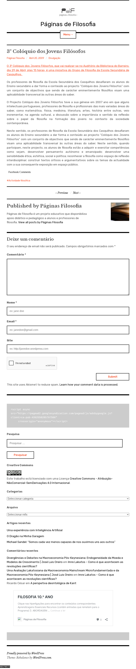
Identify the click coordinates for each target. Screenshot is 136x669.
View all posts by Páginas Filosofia (40, 222)
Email (12, 321)
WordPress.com (42, 657)
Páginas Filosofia (16, 58)
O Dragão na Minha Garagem (25, 536)
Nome (12, 302)
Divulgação (54, 58)
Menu (66, 34)
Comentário (16, 254)
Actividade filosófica (19, 180)
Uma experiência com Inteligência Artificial (35, 530)
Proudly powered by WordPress (25, 653)
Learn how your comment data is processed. (89, 384)
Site (10, 340)
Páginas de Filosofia (68, 24)
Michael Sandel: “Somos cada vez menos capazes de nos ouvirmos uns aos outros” (61, 542)
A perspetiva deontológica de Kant (53, 583)
